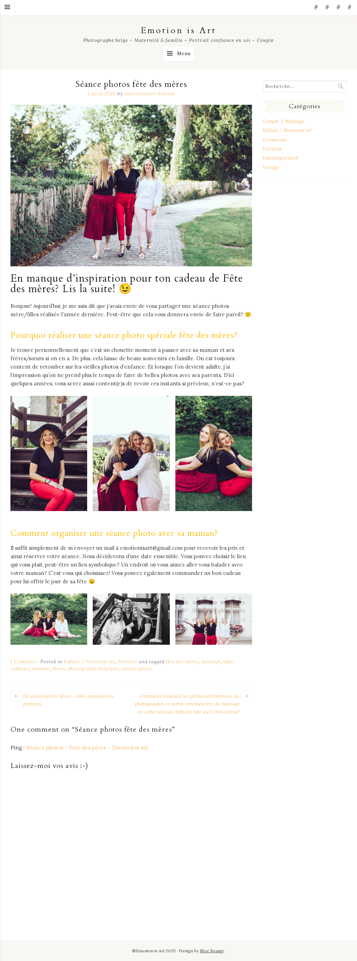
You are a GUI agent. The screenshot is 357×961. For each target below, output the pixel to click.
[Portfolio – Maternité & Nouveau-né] (327, 7)
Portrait (127, 662)
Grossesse (275, 139)
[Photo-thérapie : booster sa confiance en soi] (316, 7)
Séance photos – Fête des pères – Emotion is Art (87, 747)
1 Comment (23, 662)
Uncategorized (280, 158)
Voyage (271, 167)
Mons (58, 669)
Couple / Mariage (284, 121)
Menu (7, 7)
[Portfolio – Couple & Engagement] (349, 7)
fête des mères (182, 662)
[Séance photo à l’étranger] (338, 7)
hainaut (211, 662)
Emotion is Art (179, 30)
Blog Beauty (212, 950)
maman (41, 669)
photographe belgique (93, 669)
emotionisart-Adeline (149, 94)
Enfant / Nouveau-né (89, 662)
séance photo (136, 669)
